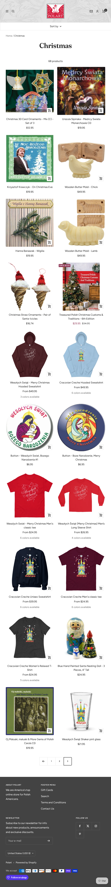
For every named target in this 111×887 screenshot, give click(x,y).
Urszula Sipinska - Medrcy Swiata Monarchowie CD (81, 121)
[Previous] (43, 761)
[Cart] (103, 11)
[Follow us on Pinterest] (80, 834)
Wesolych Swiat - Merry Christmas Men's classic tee (30, 525)
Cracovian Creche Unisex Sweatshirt (30, 596)
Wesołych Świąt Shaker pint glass (81, 739)
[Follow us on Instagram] (96, 826)
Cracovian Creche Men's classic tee (81, 596)
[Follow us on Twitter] (88, 826)
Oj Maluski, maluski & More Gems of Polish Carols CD (30, 741)
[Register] (48, 841)
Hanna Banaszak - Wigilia (29, 250)
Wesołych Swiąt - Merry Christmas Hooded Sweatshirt (30, 384)
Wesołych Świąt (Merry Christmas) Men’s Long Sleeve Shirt (81, 525)
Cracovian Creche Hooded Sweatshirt (81, 382)
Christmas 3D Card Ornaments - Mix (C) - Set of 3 (29, 121)
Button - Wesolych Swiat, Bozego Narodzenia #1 (30, 457)
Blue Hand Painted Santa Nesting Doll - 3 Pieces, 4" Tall (81, 668)
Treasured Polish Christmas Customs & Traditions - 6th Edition (81, 316)
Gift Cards (47, 790)
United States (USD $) (19, 853)
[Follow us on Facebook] (80, 826)
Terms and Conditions (53, 802)
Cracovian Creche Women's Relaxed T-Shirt (29, 668)
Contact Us (47, 808)
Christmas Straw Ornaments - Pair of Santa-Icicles (30, 316)
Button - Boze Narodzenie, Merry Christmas (81, 457)
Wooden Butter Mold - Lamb (81, 250)
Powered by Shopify (26, 862)
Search (45, 796)
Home (9, 35)
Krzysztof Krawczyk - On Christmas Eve (30, 187)
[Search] (13, 11)
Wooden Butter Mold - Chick (81, 187)
